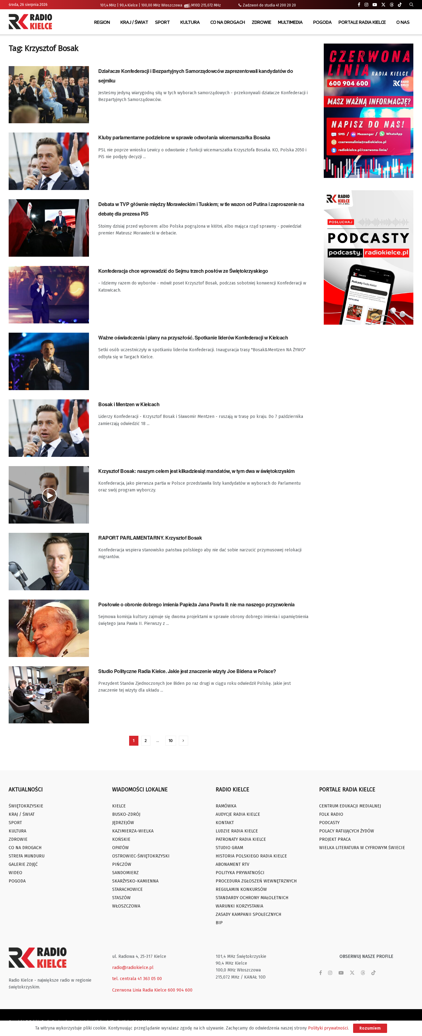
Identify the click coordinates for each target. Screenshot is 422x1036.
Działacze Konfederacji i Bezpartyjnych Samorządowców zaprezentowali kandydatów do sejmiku (195, 75)
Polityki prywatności (328, 1028)
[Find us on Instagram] (366, 5)
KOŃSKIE (121, 839)
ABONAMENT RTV (232, 864)
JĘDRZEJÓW (123, 822)
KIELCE (119, 806)
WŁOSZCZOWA (126, 906)
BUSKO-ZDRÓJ (126, 814)
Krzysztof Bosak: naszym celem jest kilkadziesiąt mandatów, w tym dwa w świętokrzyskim (196, 470)
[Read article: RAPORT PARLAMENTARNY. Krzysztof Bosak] (49, 561)
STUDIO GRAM (229, 847)
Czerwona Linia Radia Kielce (139, 990)
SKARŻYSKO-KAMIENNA (135, 881)
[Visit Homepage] (32, 22)
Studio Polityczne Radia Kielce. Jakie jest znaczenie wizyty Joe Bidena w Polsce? (187, 671)
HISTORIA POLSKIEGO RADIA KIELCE (251, 856)
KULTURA (190, 22)
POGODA (322, 22)
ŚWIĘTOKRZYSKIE (26, 806)
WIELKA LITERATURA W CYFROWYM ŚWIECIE (362, 847)
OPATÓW (120, 847)
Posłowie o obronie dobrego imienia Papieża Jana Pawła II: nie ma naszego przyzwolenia (196, 604)
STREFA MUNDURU (26, 856)
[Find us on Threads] (392, 5)
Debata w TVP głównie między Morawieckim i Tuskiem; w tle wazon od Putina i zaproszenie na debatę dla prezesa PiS (201, 208)
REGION (102, 22)
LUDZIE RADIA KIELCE (237, 831)
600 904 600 (180, 990)
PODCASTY (329, 822)
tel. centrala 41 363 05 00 (137, 978)
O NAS (403, 22)
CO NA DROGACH (227, 22)
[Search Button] (411, 4)
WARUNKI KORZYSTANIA (239, 906)
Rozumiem (370, 1028)
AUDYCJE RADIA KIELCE (238, 814)
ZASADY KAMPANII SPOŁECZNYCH (248, 914)
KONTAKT (225, 822)
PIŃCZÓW (121, 864)
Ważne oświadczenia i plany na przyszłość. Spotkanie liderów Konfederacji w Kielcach (193, 337)
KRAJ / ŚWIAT (134, 22)
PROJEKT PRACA (335, 839)
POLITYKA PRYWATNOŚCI (240, 872)
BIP (219, 922)
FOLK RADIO (331, 814)
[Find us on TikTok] (400, 5)
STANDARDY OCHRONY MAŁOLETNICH (252, 897)
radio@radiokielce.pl (133, 967)
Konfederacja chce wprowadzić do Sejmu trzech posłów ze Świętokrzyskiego (183, 270)
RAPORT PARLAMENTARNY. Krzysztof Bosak (150, 537)
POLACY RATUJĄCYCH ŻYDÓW (346, 831)
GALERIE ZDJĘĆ (23, 864)
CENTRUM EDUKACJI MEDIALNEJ (350, 806)
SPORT (162, 22)
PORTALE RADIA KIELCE (362, 22)
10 (171, 740)
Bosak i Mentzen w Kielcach (129, 404)
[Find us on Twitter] (383, 5)
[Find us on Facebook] (359, 5)
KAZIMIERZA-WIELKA (133, 831)
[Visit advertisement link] (368, 111)
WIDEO (15, 872)
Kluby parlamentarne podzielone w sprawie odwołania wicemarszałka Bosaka (184, 137)
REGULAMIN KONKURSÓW (241, 889)
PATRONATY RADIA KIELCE (241, 839)
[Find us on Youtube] (375, 5)
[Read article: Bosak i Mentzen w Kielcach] (49, 428)
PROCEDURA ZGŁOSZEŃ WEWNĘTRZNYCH (256, 881)
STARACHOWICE (127, 889)
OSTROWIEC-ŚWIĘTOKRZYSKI (141, 856)
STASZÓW (121, 897)
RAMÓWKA (226, 806)
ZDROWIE (261, 22)
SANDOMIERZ (125, 872)
